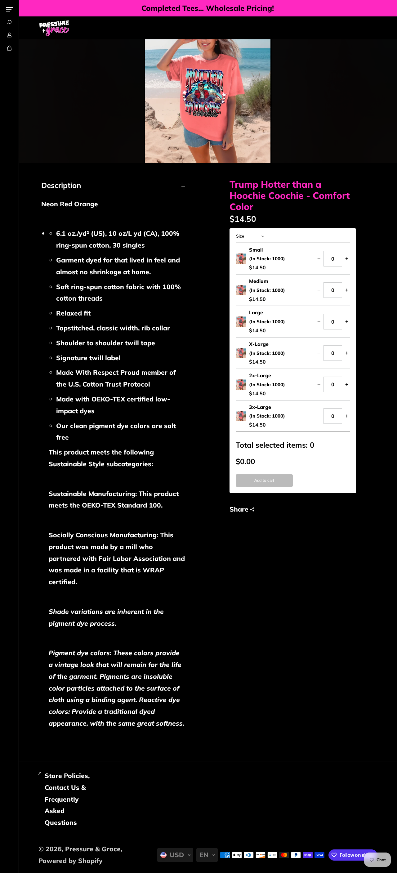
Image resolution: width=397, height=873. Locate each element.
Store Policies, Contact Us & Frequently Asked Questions (67, 799)
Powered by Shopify (70, 861)
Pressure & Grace (93, 849)
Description (61, 185)
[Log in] (9, 35)
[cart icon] (9, 48)
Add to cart (264, 480)
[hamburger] (9, 9)
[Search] (9, 22)
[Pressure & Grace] (53, 27)
